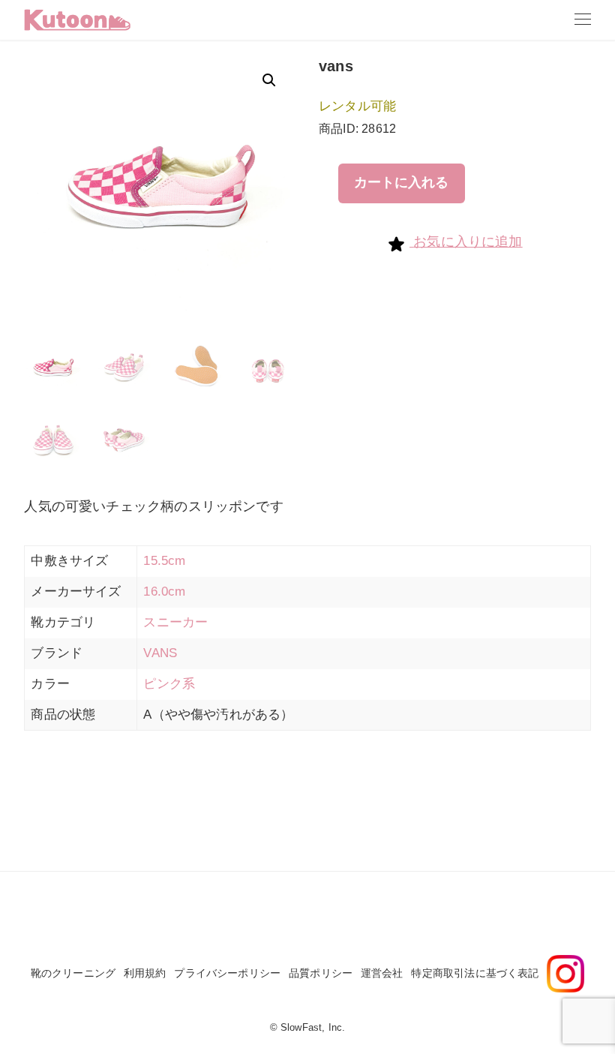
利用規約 (145, 973)
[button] (269, 80)
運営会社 (382, 973)
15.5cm (164, 561)
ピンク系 (169, 684)
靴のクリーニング (73, 973)
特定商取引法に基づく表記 (474, 973)
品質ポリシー (320, 973)
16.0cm (164, 591)
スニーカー (175, 622)
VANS (160, 653)
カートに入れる (401, 182)
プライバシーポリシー (227, 973)
